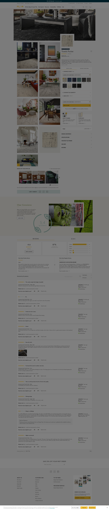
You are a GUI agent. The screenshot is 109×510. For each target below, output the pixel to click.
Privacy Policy (52, 508)
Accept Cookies (92, 507)
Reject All (84, 507)
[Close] (107, 507)
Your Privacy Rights (75, 507)
